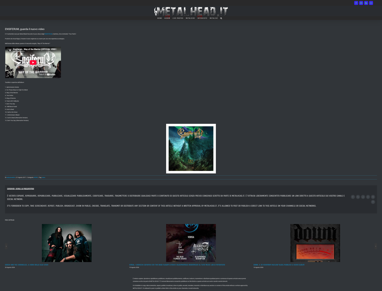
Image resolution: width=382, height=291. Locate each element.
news (43, 177)
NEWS (36, 177)
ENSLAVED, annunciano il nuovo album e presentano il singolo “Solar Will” (284, 265)
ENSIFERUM (48, 34)
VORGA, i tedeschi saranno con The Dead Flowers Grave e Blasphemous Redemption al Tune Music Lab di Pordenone (53, 265)
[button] (221, 18)
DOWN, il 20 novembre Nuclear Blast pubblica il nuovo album (154, 265)
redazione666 (10, 177)
